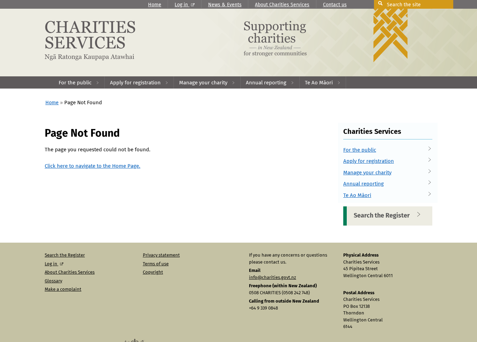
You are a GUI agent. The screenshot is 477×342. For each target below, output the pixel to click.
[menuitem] (79, 82)
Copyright (153, 272)
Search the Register (382, 216)
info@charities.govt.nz (272, 277)
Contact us (335, 4)
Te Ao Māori (357, 195)
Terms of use (156, 264)
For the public (359, 150)
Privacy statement (161, 255)
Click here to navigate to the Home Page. (92, 166)
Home (154, 4)
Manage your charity (367, 172)
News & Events (225, 4)
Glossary (53, 281)
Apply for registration (368, 161)
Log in (182, 4)
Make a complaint (63, 289)
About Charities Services (282, 4)
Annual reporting (363, 184)
